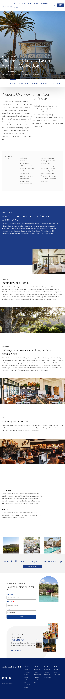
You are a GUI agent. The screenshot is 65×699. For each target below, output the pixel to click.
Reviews (26, 666)
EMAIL (9, 609)
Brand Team (57, 674)
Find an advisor (32, 566)
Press (45, 679)
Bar (52, 83)
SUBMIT (21, 616)
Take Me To (37, 677)
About (14, 3)
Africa (26, 677)
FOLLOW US (17, 651)
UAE (25, 682)
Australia (26, 679)
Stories (36, 3)
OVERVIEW (13, 83)
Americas (26, 669)
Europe (26, 690)
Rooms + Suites (24, 83)
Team (55, 666)
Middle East (27, 687)
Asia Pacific (27, 685)
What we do (22, 3)
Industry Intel (37, 674)
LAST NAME (10, 602)
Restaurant (44, 83)
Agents (29, 3)
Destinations (44, 3)
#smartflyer (17, 640)
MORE (58, 83)
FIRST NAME (10, 594)
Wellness (35, 83)
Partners (15, 7)
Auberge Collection (9, 57)
